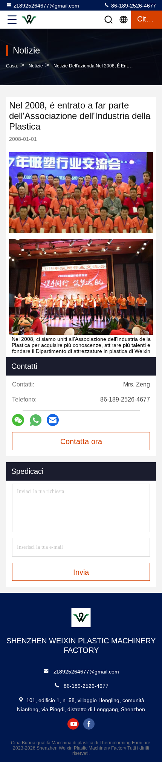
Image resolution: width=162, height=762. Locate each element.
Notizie (36, 66)
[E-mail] (53, 420)
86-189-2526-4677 (133, 6)
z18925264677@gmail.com (46, 6)
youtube (73, 724)
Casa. (12, 66)
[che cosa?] (35, 420)
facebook (89, 724)
